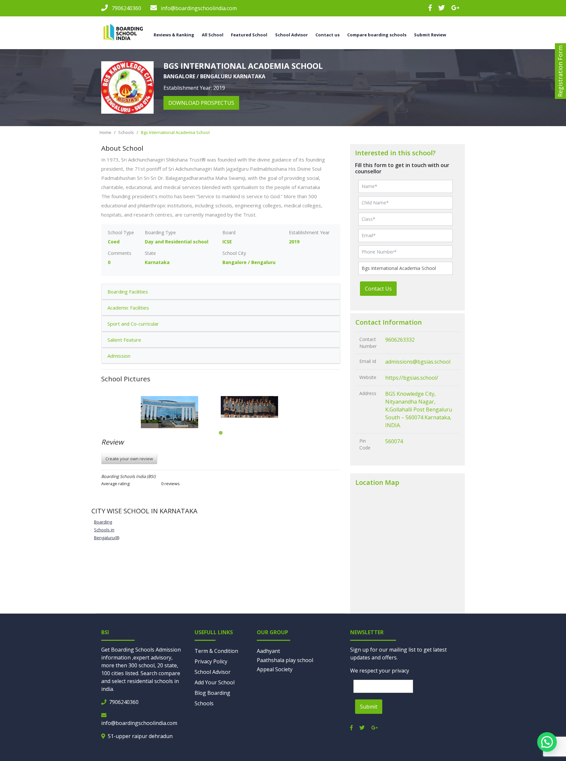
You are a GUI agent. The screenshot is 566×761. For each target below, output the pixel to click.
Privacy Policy (211, 661)
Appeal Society (274, 669)
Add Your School (215, 682)
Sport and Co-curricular (133, 323)
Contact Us (378, 288)
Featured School (249, 35)
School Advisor (213, 671)
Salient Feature (124, 339)
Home (105, 132)
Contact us (327, 35)
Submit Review (430, 35)
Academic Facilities (128, 307)
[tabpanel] (181, 412)
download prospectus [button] (201, 102)
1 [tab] (220, 433)
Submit (368, 706)
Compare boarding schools (376, 35)
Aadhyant (268, 651)
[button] (547, 742)
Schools (126, 132)
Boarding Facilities (127, 291)
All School (212, 35)
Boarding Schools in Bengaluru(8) (106, 530)
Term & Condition (216, 651)
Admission (118, 355)
